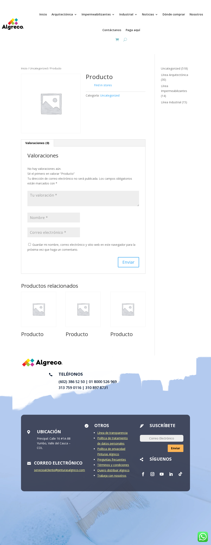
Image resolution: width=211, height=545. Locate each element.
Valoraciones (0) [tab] (37, 143)
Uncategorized (39, 68)
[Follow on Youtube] (161, 474)
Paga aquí (133, 30)
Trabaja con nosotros (111, 475)
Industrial (126, 14)
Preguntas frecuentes (111, 459)
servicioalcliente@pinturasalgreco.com (59, 470)
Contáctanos (111, 30)
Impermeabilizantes (96, 14)
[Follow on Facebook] (143, 474)
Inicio (43, 14)
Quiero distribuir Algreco (113, 470)
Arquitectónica (62, 14)
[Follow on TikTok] (180, 474)
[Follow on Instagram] (152, 474)
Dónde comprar (174, 14)
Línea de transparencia (112, 433)
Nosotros (196, 14)
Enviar (175, 448)
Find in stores (103, 85)
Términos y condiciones (113, 465)
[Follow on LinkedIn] (171, 474)
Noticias (148, 14)
